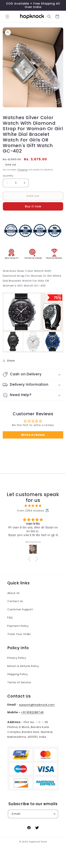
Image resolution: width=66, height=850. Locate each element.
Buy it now (33, 206)
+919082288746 (32, 712)
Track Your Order (19, 634)
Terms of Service (19, 682)
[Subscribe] (54, 814)
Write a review (33, 435)
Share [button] (11, 360)
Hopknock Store (38, 841)
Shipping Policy (17, 674)
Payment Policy (18, 626)
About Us (13, 593)
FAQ (10, 617)
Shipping (22, 169)
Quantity (8, 175)
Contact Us (15, 601)
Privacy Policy (16, 658)
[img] (33, 505)
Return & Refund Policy (23, 666)
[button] (7, 17)
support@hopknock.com (37, 705)
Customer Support (20, 609)
